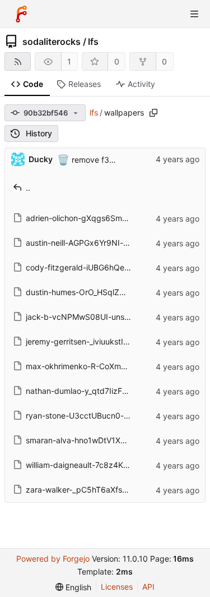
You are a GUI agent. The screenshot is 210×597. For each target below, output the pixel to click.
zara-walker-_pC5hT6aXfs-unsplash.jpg (99, 489)
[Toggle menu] (194, 14)
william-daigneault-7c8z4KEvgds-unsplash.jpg (111, 465)
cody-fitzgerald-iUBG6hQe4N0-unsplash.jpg (108, 267)
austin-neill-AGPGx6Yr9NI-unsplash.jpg (98, 242)
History (39, 133)
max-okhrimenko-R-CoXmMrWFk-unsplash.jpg (111, 366)
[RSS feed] (17, 61)
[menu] (73, 587)
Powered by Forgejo (53, 558)
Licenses (117, 586)
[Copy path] (153, 113)
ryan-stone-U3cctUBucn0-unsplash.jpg (98, 415)
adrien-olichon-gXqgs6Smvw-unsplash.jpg (104, 218)
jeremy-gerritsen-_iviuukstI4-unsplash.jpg (102, 341)
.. (28, 187)
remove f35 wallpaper (110, 159)
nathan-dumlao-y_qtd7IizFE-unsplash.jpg (101, 391)
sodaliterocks (51, 41)
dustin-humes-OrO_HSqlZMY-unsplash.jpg (103, 292)
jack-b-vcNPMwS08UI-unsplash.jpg (92, 317)
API (148, 586)
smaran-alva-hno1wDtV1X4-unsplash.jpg (100, 440)
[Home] (21, 14)
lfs (93, 41)
